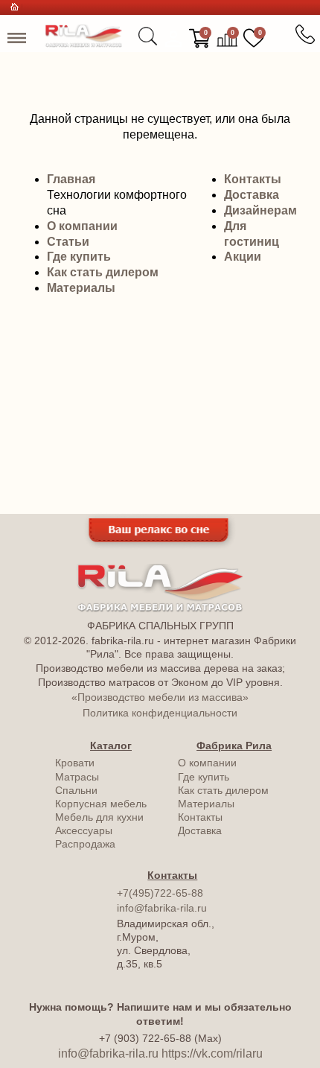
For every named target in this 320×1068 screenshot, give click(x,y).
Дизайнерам (260, 210)
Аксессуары (83, 830)
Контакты (252, 179)
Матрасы (77, 777)
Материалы (81, 288)
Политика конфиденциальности (160, 713)
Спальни (76, 790)
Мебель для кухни (99, 817)
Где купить (79, 256)
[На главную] (84, 43)
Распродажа (85, 844)
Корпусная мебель (101, 804)
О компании (82, 226)
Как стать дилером (103, 272)
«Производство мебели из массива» (160, 697)
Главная (71, 179)
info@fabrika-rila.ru (162, 908)
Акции (242, 256)
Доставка (251, 194)
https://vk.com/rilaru (212, 1053)
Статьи (68, 241)
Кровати (75, 763)
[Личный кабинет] (173, 38)
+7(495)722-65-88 (160, 893)
